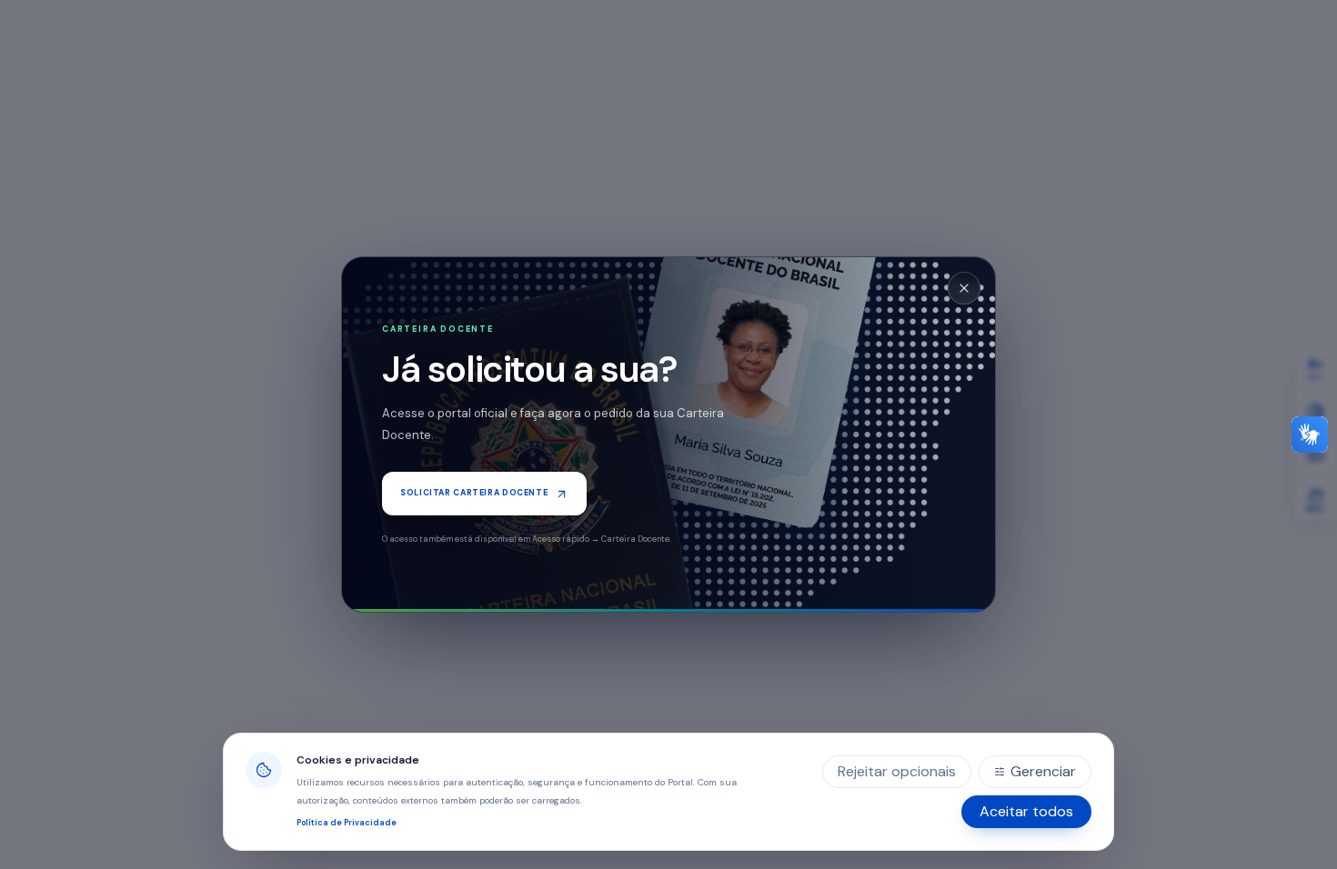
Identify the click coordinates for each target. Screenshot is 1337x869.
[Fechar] (964, 288)
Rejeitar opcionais (897, 771)
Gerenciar (1043, 771)
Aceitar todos (1026, 811)
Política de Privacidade (347, 822)
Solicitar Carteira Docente (474, 492)
